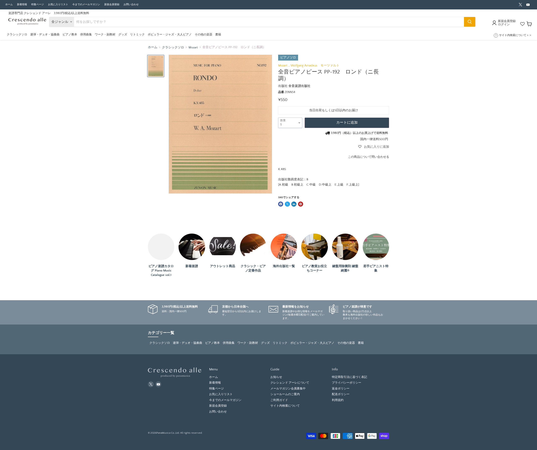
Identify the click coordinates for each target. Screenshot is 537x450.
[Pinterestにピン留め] (300, 204)
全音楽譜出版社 (299, 86)
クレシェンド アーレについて (289, 382)
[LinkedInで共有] (293, 204)
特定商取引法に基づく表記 (349, 377)
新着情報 (22, 4)
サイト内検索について (285, 405)
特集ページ (37, 4)
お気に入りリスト (58, 4)
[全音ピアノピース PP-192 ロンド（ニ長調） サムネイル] (155, 66)
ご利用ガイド (279, 400)
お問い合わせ (131, 4)
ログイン (504, 24)
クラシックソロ (173, 47)
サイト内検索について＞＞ (515, 35)
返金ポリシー (340, 388)
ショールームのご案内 (285, 394)
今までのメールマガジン (86, 4)
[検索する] (469, 22)
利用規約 (338, 400)
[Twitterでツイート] (287, 204)
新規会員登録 (111, 4)
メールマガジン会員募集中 (288, 388)
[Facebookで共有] (280, 204)
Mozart (193, 47)
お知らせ (276, 377)
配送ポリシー (340, 394)
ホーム (9, 4)
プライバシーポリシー (346, 382)
